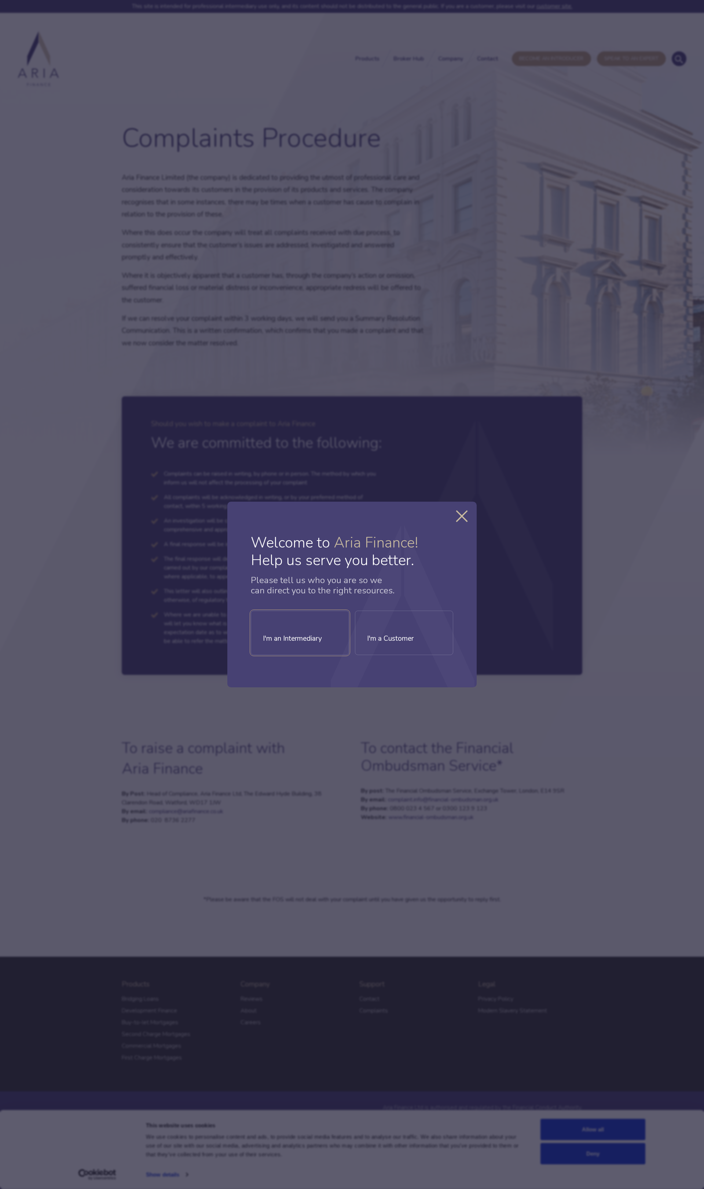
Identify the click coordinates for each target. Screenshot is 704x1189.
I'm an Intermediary (292, 638)
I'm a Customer (390, 638)
